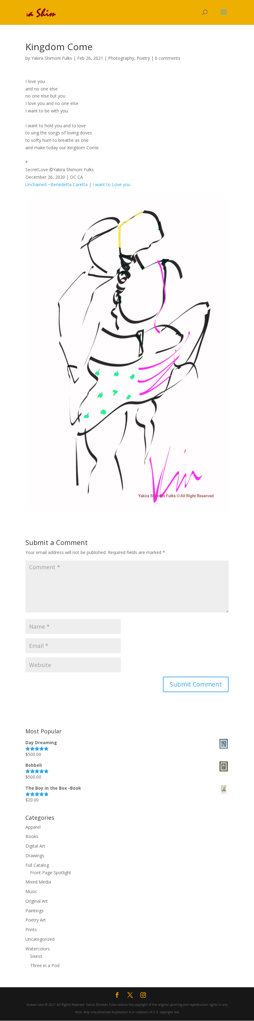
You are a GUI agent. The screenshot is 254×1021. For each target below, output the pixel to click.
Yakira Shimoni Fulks (51, 58)
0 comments (167, 58)
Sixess (36, 956)
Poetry (143, 58)
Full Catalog (37, 865)
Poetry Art (35, 920)
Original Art (36, 901)
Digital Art (35, 846)
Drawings (34, 855)
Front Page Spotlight (50, 872)
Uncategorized (40, 939)
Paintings (34, 911)
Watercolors (37, 949)
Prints (31, 929)
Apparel (33, 827)
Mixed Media (38, 882)
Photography (121, 58)
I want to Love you (110, 184)
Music (31, 891)
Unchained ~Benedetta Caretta (56, 184)
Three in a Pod (44, 965)
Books (31, 836)
